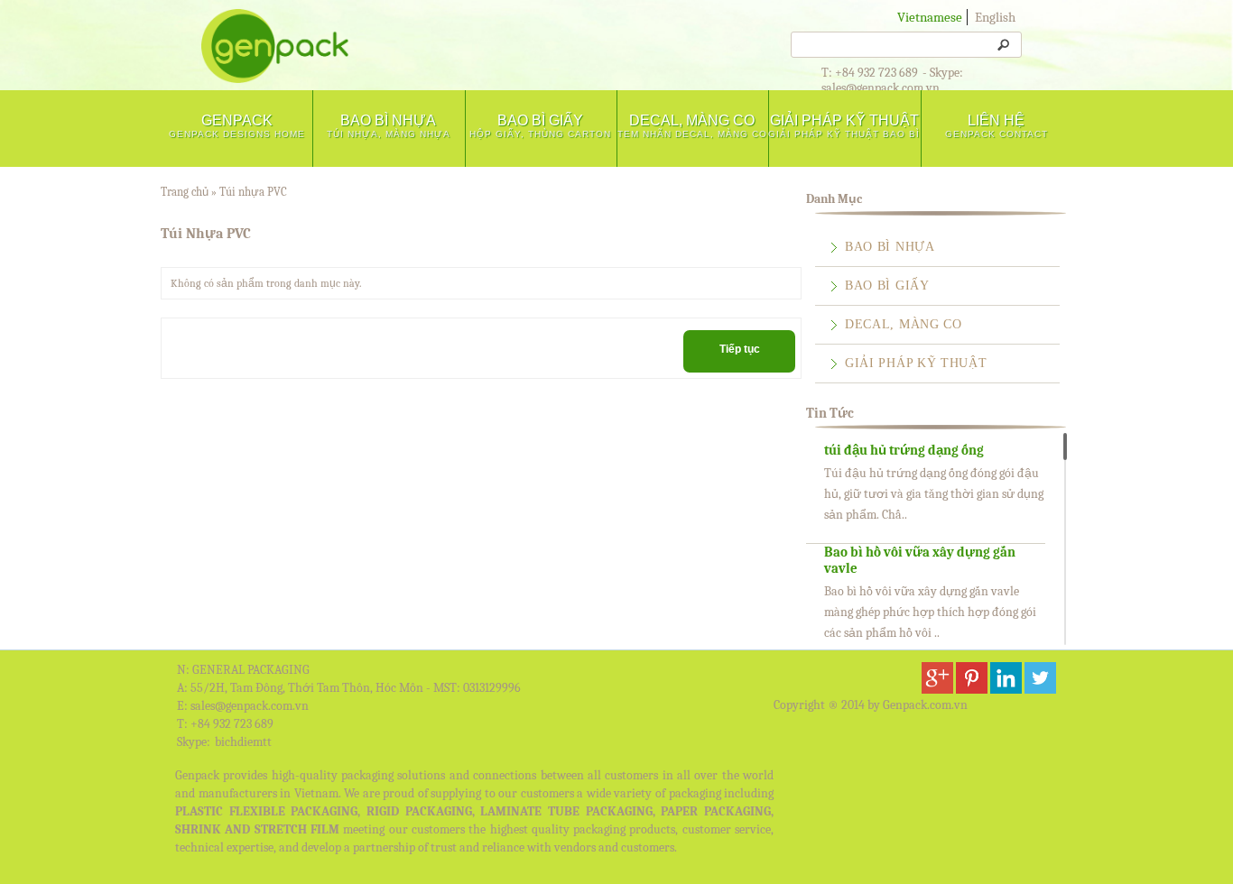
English (995, 17)
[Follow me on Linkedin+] (1006, 690)
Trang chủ (185, 191)
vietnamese (929, 17)
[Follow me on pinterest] (971, 690)
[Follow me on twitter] (1040, 690)
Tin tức (830, 413)
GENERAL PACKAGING (251, 669)
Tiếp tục (739, 349)
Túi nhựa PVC (253, 191)
